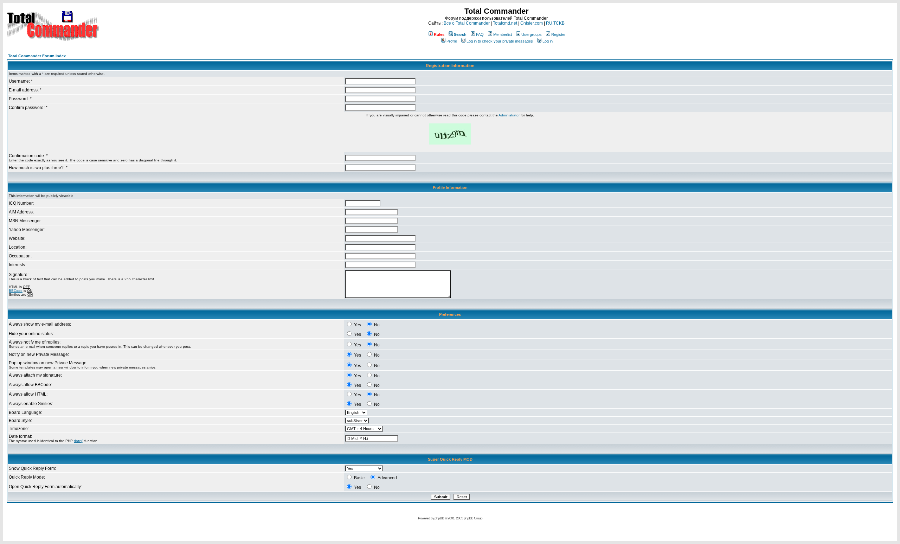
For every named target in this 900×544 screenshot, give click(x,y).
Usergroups (531, 34)
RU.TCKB (555, 23)
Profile (451, 41)
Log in (547, 41)
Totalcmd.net (505, 23)
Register (558, 34)
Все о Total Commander (467, 23)
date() (78, 441)
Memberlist (502, 34)
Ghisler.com (531, 23)
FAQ (480, 34)
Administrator (509, 115)
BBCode (15, 291)
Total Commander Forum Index (37, 56)
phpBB (439, 518)
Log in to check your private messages (500, 41)
